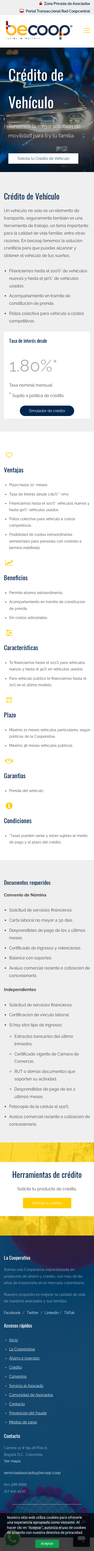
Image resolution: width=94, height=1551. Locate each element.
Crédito (15, 1367)
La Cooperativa (22, 1349)
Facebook (12, 1313)
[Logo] (39, 30)
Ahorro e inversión (24, 1358)
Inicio (13, 1340)
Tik (66, 1313)
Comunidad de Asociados (31, 1395)
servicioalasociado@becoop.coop (32, 1473)
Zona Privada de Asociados (67, 4)
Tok (71, 1313)
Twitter (32, 1313)
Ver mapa (12, 1461)
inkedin (53, 1313)
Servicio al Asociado (26, 1386)
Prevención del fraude (28, 1413)
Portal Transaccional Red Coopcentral (58, 11)
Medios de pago (23, 1422)
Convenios (18, 1376)
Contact (16, 1404)
